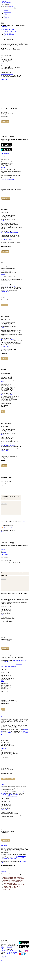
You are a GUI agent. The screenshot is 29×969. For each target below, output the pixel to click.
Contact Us (9, 947)
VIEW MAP (2, 947)
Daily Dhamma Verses (9, 34)
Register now (4, 26)
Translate (11, 6)
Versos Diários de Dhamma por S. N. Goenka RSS (12, 858)
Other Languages (5, 153)
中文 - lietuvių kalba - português (8, 666)
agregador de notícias (21, 856)
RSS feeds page (4, 531)
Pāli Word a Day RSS (8, 528)
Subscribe (9, 950)
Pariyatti (3, 950)
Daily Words (10, 2)
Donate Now (4, 2)
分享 (2, 716)
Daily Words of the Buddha (10, 31)
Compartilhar (4, 845)
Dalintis (2, 784)
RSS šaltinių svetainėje (12, 796)
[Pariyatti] (3, 1)
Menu (2, 22)
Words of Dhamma (8, 35)
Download (3, 871)
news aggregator (19, 658)
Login (2, 960)
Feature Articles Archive (12, 953)
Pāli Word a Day (7, 33)
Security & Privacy (3, 957)
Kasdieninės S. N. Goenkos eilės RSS (9, 794)
